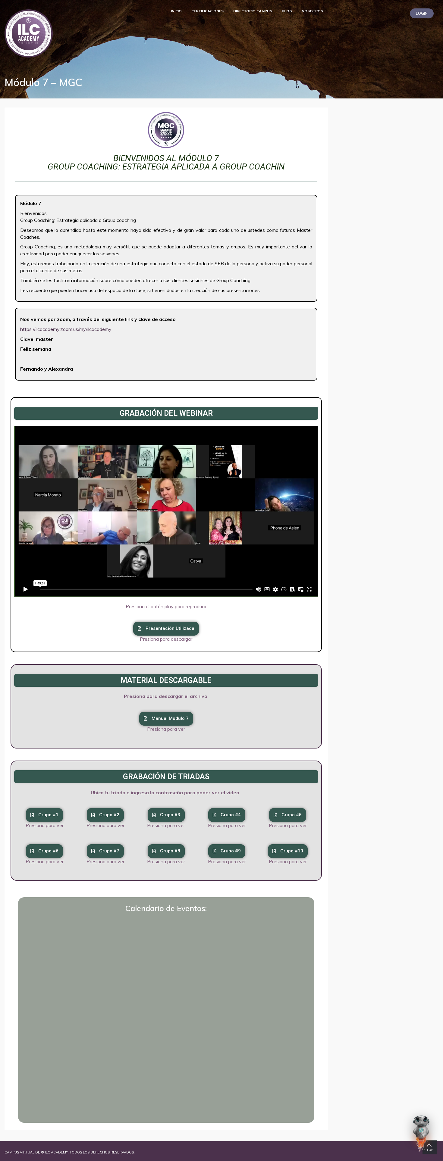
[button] (105, 851)
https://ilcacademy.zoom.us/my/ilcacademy (66, 329)
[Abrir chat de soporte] (421, 1134)
